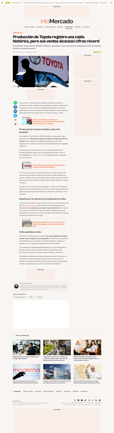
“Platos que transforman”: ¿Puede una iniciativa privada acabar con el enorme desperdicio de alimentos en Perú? (55, 358)
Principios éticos (96, 404)
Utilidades (78, 27)
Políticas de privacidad (84, 404)
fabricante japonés (31, 205)
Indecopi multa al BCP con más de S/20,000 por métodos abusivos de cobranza (57, 382)
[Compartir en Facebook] (15, 107)
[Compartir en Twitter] (15, 115)
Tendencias (69, 27)
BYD (31, 297)
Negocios (60, 27)
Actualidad (39, 27)
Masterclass (90, 403)
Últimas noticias (29, 27)
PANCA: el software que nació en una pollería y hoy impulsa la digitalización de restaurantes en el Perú (86, 358)
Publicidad (98, 403)
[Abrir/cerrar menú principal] (2, 3)
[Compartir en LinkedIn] (15, 111)
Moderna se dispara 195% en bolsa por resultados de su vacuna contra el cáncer (25, 382)
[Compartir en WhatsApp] (15, 103)
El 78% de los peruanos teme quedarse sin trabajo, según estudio (26, 357)
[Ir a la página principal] (57, 21)
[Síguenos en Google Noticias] (15, 120)
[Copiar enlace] (15, 124)
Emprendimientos (50, 27)
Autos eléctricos (20, 297)
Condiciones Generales (70, 404)
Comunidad (86, 27)
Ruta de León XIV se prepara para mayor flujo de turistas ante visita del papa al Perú (87, 382)
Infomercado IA (66, 403)
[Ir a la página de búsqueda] (111, 3)
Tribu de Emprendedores (78, 403)
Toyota (40, 297)
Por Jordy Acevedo (18, 52)
